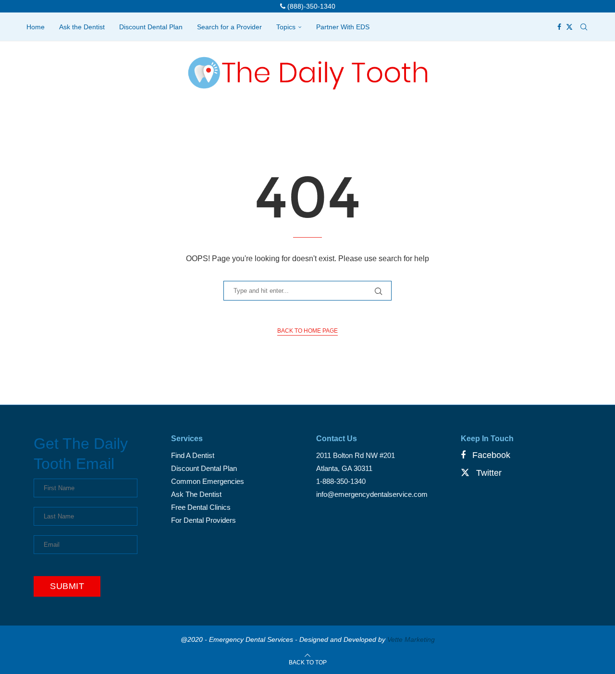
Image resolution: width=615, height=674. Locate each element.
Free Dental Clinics (201, 507)
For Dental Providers (203, 520)
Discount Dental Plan (151, 27)
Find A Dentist (192, 455)
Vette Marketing (411, 639)
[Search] (584, 27)
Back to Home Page (307, 330)
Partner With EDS (342, 27)
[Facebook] (559, 27)
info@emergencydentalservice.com (372, 494)
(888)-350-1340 (310, 6)
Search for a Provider (229, 27)
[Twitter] (569, 27)
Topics (285, 27)
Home (35, 27)
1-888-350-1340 (341, 481)
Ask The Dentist (196, 494)
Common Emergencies (207, 481)
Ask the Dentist (82, 27)
